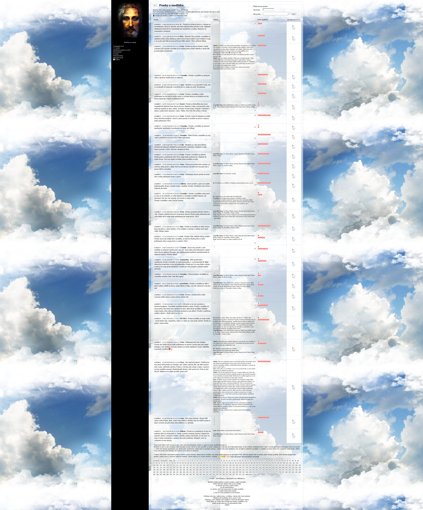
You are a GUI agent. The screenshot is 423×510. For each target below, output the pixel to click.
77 (222, 463)
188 (280, 467)
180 (253, 467)
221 (240, 470)
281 (290, 472)
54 (161, 463)
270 (253, 472)
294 (184, 474)
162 (194, 467)
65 (191, 463)
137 (260, 465)
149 (300, 465)
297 (194, 474)
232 (276, 470)
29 (242, 460)
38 (266, 460)
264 (234, 472)
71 (206, 463)
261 (224, 472)
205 (187, 470)
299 (200, 474)
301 (207, 474)
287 (161, 474)
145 (286, 465)
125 (220, 465)
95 (270, 463)
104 (297, 463)
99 (280, 463)
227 (260, 470)
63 (185, 463)
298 (197, 474)
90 (257, 463)
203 (181, 470)
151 (158, 467)
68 (198, 463)
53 (159, 463)
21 (221, 460)
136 (257, 465)
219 (234, 470)
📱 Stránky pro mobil (160, 15)
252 (194, 472)
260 (220, 472)
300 (204, 474)
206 (191, 470)
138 (263, 465)
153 (164, 467)
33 (253, 460)
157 (177, 467)
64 (188, 463)
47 (290, 460)
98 (278, 463)
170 (220, 467)
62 (183, 463)
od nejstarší (156, 460)
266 (240, 472)
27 (237, 460)
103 (294, 463)
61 (180, 463)
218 (230, 470)
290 (171, 474)
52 (156, 463)
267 (243, 472)
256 (207, 472)
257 (210, 472)
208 (197, 470)
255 (204, 472)
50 (298, 460)
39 (269, 460)
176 (240, 467)
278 (280, 472)
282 (293, 472)
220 (237, 470)
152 (161, 467)
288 (164, 474)
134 (250, 465)
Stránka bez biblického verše (177, 15)
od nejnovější (163, 460)
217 (227, 470)
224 (250, 470)
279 (283, 472)
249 (184, 472)
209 (200, 470)
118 (197, 465)
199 (167, 470)
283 (296, 472)
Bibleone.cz (241, 478)
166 (207, 467)
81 (233, 463)
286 (158, 474)
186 (273, 467)
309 (234, 474)
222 (243, 470)
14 (203, 460)
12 (197, 460)
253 (197, 472)
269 (250, 472)
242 (161, 472)
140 (270, 465)
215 (220, 470)
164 (200, 467)
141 (273, 465)
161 (191, 467)
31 (248, 460)
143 (280, 465)
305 (220, 474)
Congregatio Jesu (118, 46)
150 (154, 467)
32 (250, 460)
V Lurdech (116, 48)
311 (240, 474)
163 (197, 467)
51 (154, 463)
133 (247, 465)
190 (286, 467)
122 (210, 465)
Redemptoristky (118, 56)
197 (161, 470)
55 (164, 463)
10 (192, 460)
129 (234, 465)
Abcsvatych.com (231, 478)
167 (210, 467)
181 (257, 467)
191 (290, 467)
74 (214, 463)
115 (187, 465)
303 (214, 474)
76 (220, 463)
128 (230, 465)
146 (290, 465)
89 (254, 463)
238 (296, 470)
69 (201, 463)
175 (237, 467)
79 (228, 463)
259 (217, 472)
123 (214, 465)
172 (227, 467)
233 (280, 470)
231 (273, 470)
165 (204, 467)
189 (283, 467)
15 (205, 460)
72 (209, 463)
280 (286, 472)
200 (171, 470)
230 (270, 470)
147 (293, 465)
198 (164, 470)
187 (276, 467)
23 (226, 460)
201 (174, 470)
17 (211, 460)
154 (167, 467)
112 (177, 465)
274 (267, 472)
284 (300, 472)
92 (262, 463)
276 (273, 472)
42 (277, 460)
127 (227, 465)
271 (257, 472)
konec (255, 474)
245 (171, 472)
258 (214, 472)
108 (164, 465)
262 (227, 472)
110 (171, 465)
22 (224, 460)
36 (261, 460)
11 (195, 460)
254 (200, 472)
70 (204, 463)
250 (187, 472)
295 (187, 474)
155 (171, 467)
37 (263, 460)
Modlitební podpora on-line (121, 50)
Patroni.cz (222, 478)
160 (187, 467)
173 (230, 467)
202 (177, 470)
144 (283, 465)
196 (158, 470)
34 (255, 460)
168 (214, 467)
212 (210, 470)
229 (267, 470)
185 (270, 467)
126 (224, 465)
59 (175, 463)
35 (258, 460)
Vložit (293, 14)
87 (249, 463)
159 (184, 467)
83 (238, 463)
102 (290, 463)
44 (282, 460)
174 (234, 467)
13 (200, 460)
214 (217, 470)
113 (181, 465)
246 (174, 472)
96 (273, 463)
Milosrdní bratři (118, 58)
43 (279, 460)
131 (240, 465)
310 (237, 474)
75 (217, 463)
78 (225, 463)
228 (263, 470)
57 (169, 463)
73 (212, 463)
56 (167, 463)
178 (247, 467)
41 (274, 460)
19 (216, 460)
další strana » (249, 474)
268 (247, 472)
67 (196, 463)
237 (293, 470)
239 (300, 470)
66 (193, 463)
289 (167, 474)
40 (271, 460)
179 (250, 467)
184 (267, 467)
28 (240, 460)
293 (181, 474)
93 (265, 463)
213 (214, 470)
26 (234, 460)
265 (237, 472)
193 (296, 467)
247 (177, 472)
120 (204, 465)
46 (287, 460)
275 (270, 472)
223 (247, 470)
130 (237, 465)
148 (296, 465)
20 (218, 460)
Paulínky (116, 54)
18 (213, 460)
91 (259, 463)
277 (276, 472)
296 (191, 474)
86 (246, 463)
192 (293, 467)
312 (243, 474)
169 (217, 467)
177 (243, 467)
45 (285, 460)
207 (194, 470)
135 (253, 465)
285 (154, 474)
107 (161, 465)
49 (295, 460)
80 (230, 463)
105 (154, 465)
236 (290, 470)
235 (286, 470)
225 (253, 470)
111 (174, 465)
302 (210, 474)
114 (184, 465)
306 (224, 474)
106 (158, 465)
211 (207, 470)
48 (292, 460)
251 (191, 472)
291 (174, 474)
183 (263, 467)
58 (172, 463)
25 (232, 460)
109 (167, 465)
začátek (171, 460)
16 (208, 460)
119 (200, 465)
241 (158, 472)
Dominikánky (117, 52)
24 (229, 460)
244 (167, 472)
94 (267, 463)
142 (276, 465)
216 (224, 470)
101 (287, 463)
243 (164, 472)
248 (181, 472)
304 (217, 474)
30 (245, 460)
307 (227, 474)
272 (260, 472)
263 (230, 472)
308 (230, 474)
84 (241, 463)
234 (283, 470)
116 (191, 465)
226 (257, 470)
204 (184, 470)
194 (300, 467)
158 (181, 467)
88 (251, 463)
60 (177, 463)
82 (236, 463)
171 (224, 467)
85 (243, 463)
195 (154, 470)
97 (275, 463)
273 (263, 472)
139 (267, 465)
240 (154, 472)
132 (243, 465)
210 (204, 470)
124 (217, 465)
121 (207, 465)
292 (177, 474)
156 (174, 467)
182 (260, 467)
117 (194, 465)
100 (284, 463)
